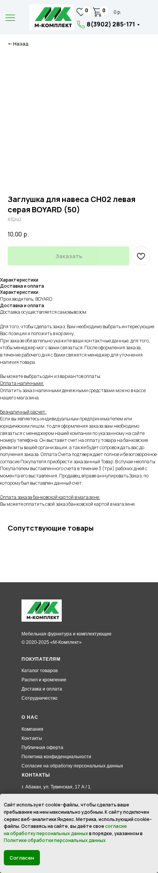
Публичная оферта (42, 747)
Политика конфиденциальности (56, 756)
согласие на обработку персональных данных (65, 830)
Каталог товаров (39, 670)
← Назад (18, 44)
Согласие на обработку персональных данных (72, 766)
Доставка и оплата (41, 689)
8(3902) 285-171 (111, 24)
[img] (52, 17)
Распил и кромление (43, 679)
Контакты (31, 738)
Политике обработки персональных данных (55, 840)
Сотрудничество (39, 698)
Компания (32, 729)
